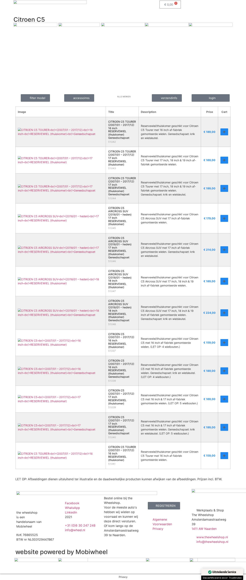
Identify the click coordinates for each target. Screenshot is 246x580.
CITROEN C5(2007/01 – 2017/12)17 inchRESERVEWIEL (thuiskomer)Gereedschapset (121, 425)
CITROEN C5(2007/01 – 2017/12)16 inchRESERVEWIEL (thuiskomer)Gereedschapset (121, 368)
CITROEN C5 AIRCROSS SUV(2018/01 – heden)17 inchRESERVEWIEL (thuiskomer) (119, 216)
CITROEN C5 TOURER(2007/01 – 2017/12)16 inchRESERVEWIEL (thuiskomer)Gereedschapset (122, 129)
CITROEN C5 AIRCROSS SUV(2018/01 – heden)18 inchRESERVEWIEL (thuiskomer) (119, 279)
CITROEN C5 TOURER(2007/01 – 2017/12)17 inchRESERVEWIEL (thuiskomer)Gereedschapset (122, 186)
